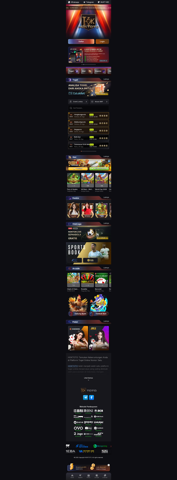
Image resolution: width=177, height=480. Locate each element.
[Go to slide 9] (92, 64)
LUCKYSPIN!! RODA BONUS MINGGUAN (85, 8)
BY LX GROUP (101, 238)
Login (102, 41)
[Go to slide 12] (94, 151)
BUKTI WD (105, 2)
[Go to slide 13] (95, 151)
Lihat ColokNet (101, 93)
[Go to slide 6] (87, 151)
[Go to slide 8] (91, 64)
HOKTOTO (73, 366)
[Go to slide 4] (86, 64)
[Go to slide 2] (82, 151)
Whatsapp (75, 2)
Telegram (90, 2)
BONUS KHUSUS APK (106, 8)
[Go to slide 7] (90, 64)
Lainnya (106, 79)
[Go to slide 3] (85, 64)
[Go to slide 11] (93, 151)
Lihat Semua (88, 378)
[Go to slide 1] (81, 151)
